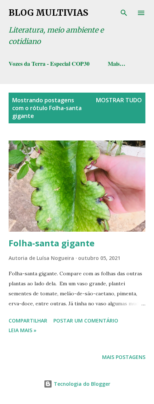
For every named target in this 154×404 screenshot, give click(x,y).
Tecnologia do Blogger (81, 383)
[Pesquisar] (124, 13)
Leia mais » (23, 330)
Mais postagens (123, 357)
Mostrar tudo (119, 100)
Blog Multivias (48, 12)
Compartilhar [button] (28, 320)
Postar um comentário (85, 320)
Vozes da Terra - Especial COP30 (49, 63)
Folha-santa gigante (52, 243)
